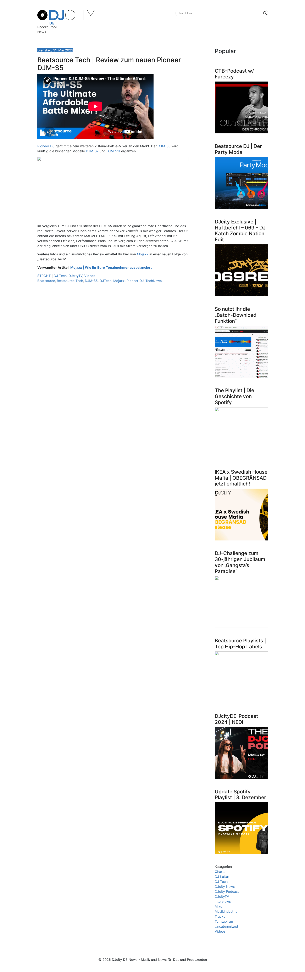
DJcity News (225, 886)
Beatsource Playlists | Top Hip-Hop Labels (240, 644)
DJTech (105, 281)
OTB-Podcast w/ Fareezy (234, 74)
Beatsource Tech (70, 281)
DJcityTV (75, 276)
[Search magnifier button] (265, 13)
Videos (89, 276)
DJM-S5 (164, 146)
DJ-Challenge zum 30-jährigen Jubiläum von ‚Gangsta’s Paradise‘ (240, 562)
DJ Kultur (222, 876)
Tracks (220, 916)
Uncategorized (226, 926)
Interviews (223, 901)
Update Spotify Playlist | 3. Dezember (240, 795)
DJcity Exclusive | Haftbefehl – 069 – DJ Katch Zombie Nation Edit (240, 231)
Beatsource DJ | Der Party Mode (238, 149)
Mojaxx (142, 254)
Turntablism (224, 921)
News (41, 32)
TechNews (153, 281)
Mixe (218, 906)
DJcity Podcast (227, 891)
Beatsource (46, 281)
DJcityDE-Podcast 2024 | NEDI (236, 719)
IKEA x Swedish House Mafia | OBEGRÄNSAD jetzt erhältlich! (241, 478)
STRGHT (44, 276)
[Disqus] (113, 345)
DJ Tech (60, 276)
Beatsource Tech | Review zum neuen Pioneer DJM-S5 (109, 64)
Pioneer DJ (46, 146)
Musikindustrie (226, 911)
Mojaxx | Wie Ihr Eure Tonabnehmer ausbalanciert (111, 267)
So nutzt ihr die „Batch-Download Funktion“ (235, 315)
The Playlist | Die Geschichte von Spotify (234, 396)
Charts (220, 872)
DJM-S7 (92, 151)
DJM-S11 (113, 151)
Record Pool (47, 27)
